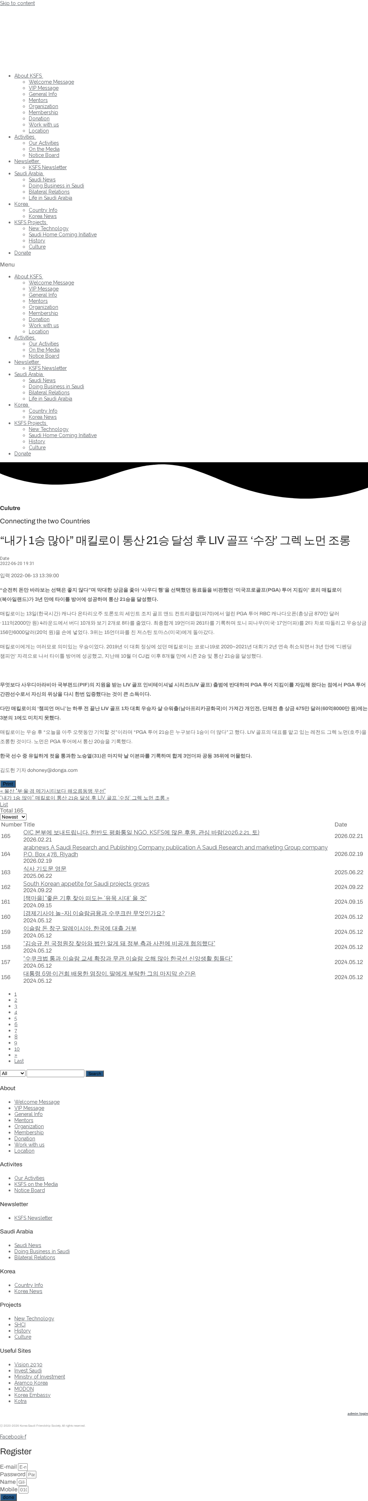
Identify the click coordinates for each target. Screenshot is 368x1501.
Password (13, 1474)
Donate (22, 253)
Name (8, 1482)
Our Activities (44, 143)
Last (19, 1061)
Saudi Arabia (28, 173)
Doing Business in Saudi (56, 186)
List (4, 804)
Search (94, 1073)
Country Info (43, 210)
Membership (43, 112)
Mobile (9, 1489)
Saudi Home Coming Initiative (63, 234)
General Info (43, 94)
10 (17, 1049)
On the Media (44, 149)
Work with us (44, 125)
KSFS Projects (30, 222)
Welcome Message (51, 82)
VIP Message (44, 88)
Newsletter (26, 161)
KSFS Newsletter (48, 167)
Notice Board (44, 155)
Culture (37, 247)
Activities (24, 137)
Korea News (43, 216)
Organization (43, 106)
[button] (184, 264)
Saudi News (42, 179)
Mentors (38, 100)
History (37, 241)
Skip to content (17, 3)
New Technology (49, 228)
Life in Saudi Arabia (50, 198)
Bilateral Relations (49, 192)
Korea (21, 204)
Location (39, 131)
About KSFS (28, 76)
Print (8, 784)
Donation (39, 118)
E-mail (9, 1467)
